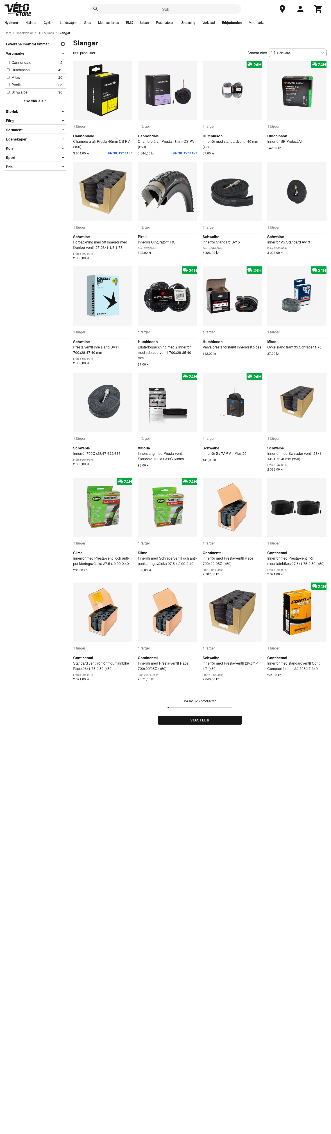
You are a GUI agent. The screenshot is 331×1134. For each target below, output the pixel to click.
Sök (165, 9)
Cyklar (48, 22)
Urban (144, 22)
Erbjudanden (232, 22)
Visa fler (199, 720)
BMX (129, 22)
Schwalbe (81, 236)
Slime (78, 552)
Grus (87, 22)
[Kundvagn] (318, 8)
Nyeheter (11, 22)
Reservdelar (164, 22)
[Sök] (96, 9)
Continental (212, 552)
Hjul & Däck (46, 33)
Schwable (81, 448)
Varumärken (257, 22)
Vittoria (144, 448)
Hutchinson (213, 135)
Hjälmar (30, 22)
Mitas (271, 341)
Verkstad (208, 22)
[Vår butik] (282, 8)
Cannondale (83, 135)
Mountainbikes (108, 22)
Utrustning (188, 22)
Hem (8, 33)
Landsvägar (68, 22)
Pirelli (142, 236)
